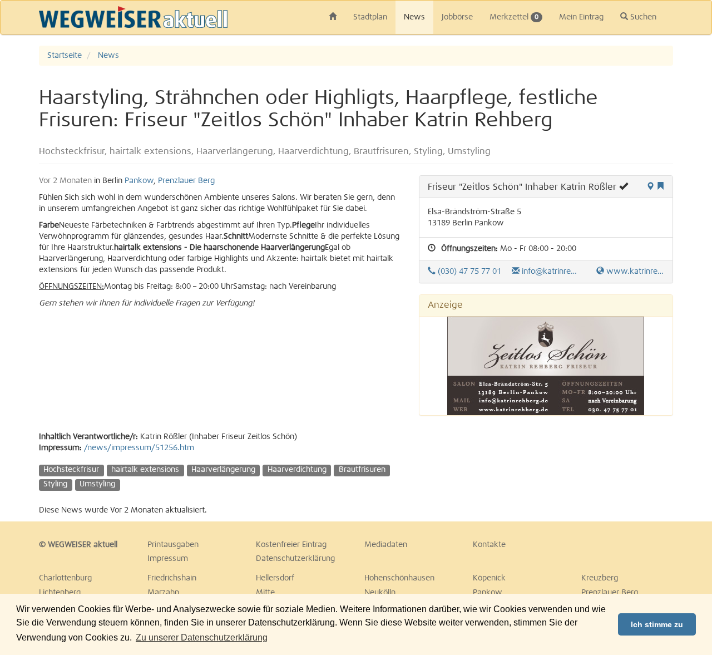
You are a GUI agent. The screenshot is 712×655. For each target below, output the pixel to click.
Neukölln (379, 593)
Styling (55, 484)
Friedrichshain (171, 578)
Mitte (265, 593)
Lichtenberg (60, 593)
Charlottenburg (65, 578)
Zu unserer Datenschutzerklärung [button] (202, 637)
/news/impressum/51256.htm (139, 448)
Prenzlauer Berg (186, 181)
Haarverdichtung (297, 470)
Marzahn (163, 593)
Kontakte (489, 545)
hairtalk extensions (145, 470)
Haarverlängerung (223, 470)
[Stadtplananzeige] (650, 187)
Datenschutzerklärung (295, 559)
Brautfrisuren (362, 470)
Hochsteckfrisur (71, 470)
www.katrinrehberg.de (634, 271)
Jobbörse (457, 17)
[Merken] (660, 187)
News (414, 17)
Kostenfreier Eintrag (291, 545)
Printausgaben (173, 545)
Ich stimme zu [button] (657, 624)
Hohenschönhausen (399, 578)
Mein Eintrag (581, 17)
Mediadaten (385, 545)
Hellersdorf (275, 578)
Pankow (139, 181)
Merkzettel (514, 17)
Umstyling (97, 484)
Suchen (642, 17)
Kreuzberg (599, 578)
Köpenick (489, 578)
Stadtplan (370, 17)
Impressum (167, 559)
